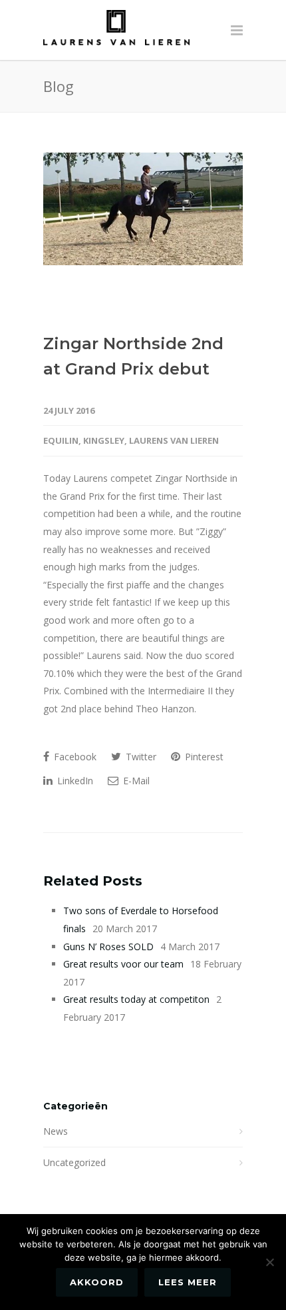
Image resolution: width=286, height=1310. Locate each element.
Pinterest (202, 756)
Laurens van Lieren (174, 440)
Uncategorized (74, 1162)
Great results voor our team (123, 964)
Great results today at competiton (136, 999)
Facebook (73, 756)
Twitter (139, 756)
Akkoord (97, 1282)
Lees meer (187, 1282)
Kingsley (103, 440)
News (55, 1131)
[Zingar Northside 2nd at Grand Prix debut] (143, 209)
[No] (269, 1262)
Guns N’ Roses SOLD (108, 946)
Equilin (60, 440)
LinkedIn (74, 780)
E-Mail (135, 780)
